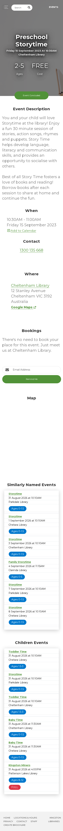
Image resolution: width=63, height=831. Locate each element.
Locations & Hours (25, 817)
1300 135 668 (31, 250)
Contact (21, 821)
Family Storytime (20, 562)
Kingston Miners (19, 765)
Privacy (8, 821)
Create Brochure (15, 825)
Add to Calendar (23, 230)
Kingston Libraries (54, 819)
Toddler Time (18, 651)
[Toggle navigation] (5, 7)
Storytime (15, 493)
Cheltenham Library (30, 285)
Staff (34, 821)
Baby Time (16, 719)
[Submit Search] (29, 8)
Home (7, 817)
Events (53, 7)
